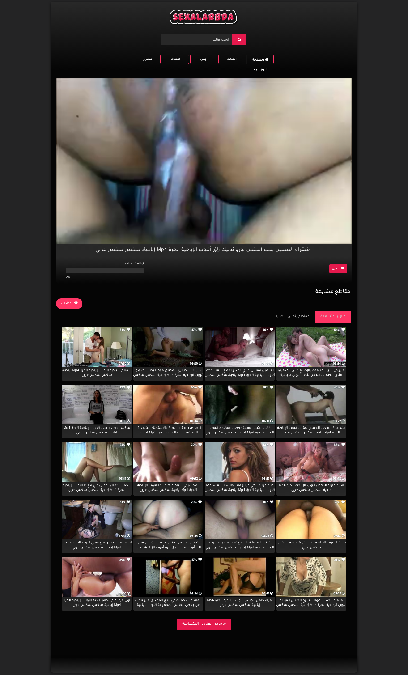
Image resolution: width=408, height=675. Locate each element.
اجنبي (203, 59)
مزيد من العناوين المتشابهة (204, 624)
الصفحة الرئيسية (259, 61)
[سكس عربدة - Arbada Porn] (204, 18)
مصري (147, 59)
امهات (175, 59)
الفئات (232, 59)
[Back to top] (393, 661)
